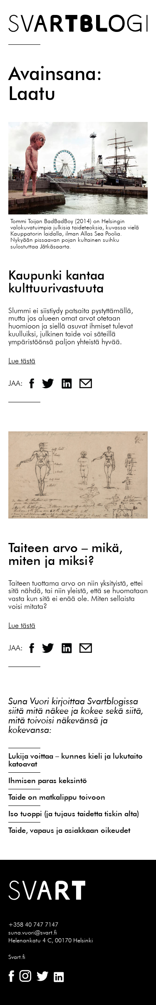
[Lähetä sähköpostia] (85, 382)
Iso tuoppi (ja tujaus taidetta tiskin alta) (73, 813)
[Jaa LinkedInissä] (68, 382)
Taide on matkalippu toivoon (56, 797)
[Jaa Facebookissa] (32, 382)
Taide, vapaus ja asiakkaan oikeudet (69, 830)
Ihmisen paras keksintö (47, 780)
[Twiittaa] (49, 382)
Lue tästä (21, 360)
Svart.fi (16, 957)
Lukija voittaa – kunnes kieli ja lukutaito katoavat (75, 760)
